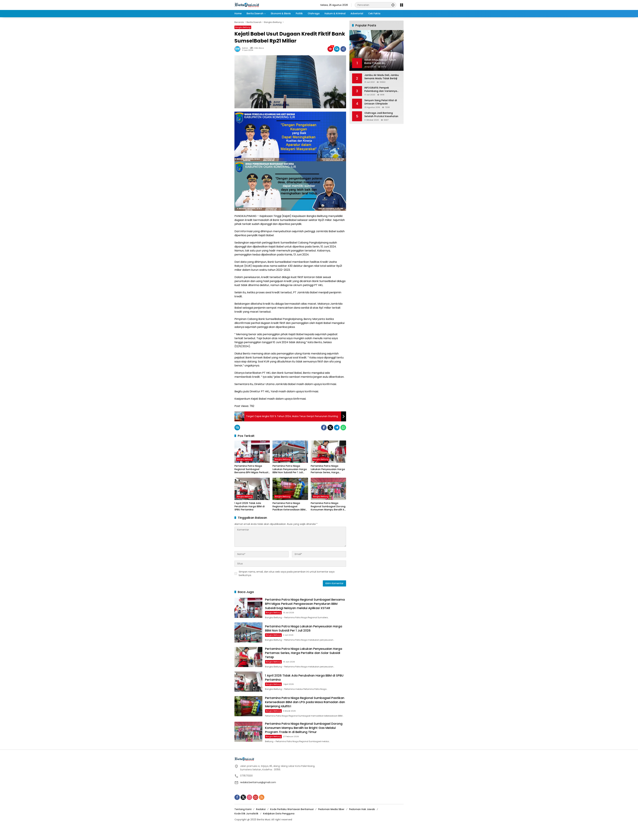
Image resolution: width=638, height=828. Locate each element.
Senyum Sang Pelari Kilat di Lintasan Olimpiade (380, 102)
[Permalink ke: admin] (238, 49)
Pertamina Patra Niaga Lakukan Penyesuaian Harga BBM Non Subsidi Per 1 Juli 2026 (289, 469)
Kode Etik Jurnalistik (246, 813)
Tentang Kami (242, 809)
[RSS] (261, 797)
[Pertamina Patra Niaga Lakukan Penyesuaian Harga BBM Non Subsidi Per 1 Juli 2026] (290, 451)
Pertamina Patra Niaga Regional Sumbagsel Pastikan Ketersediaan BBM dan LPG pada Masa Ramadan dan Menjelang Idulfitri (288, 506)
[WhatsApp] (343, 427)
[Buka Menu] (402, 5)
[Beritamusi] (246, 4)
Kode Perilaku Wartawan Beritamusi (292, 809)
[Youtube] (255, 797)
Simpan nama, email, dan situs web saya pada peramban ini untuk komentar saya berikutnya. (286, 573)
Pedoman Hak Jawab (362, 809)
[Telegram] (337, 427)
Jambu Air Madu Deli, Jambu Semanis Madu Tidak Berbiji (381, 77)
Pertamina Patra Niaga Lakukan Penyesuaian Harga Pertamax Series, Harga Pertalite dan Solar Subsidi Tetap (328, 469)
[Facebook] (324, 427)
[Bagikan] (343, 49)
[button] (393, 5)
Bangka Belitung (242, 27)
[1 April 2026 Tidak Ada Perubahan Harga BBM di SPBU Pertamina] (252, 489)
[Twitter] (330, 427)
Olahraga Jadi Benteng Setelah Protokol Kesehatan (381, 114)
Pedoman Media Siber (331, 809)
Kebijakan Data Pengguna (278, 813)
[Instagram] (249, 797)
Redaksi (261, 809)
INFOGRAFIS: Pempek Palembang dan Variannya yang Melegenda (380, 89)
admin (245, 48)
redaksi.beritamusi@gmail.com (258, 782)
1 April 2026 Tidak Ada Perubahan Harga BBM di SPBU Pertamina (249, 506)
